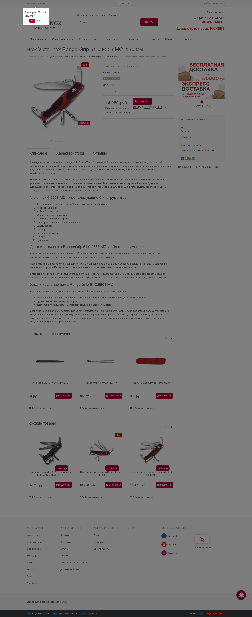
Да (32, 20)
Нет (39, 20)
